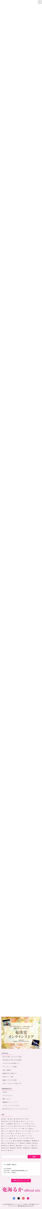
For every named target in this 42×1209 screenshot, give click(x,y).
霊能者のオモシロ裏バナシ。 (10, 1073)
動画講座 (28, 1140)
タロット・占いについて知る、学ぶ (12, 1083)
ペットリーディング (25, 1133)
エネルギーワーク (21, 1123)
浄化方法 (6, 1148)
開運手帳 (28, 1148)
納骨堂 (13, 1148)
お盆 (11, 1119)
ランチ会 (31, 1138)
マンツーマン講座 (8, 1138)
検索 (34, 1157)
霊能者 (35, 1148)
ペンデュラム (17, 1135)
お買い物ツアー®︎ (8, 1121)
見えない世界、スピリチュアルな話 (12, 1056)
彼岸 (23, 1143)
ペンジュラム (7, 1135)
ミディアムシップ (21, 1138)
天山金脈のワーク (14, 1143)
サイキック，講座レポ (9, 1131)
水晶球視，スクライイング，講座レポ (27, 1145)
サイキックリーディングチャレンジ (12, 1128)
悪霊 (30, 1143)
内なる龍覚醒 (19, 1140)
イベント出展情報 (8, 1123)
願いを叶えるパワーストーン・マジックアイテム (15, 1109)
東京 (13, 1145)
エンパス (31, 1123)
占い (5, 1143)
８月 (11, 1150)
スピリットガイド (23, 1131)
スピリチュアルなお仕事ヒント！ (11, 1063)
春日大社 (6, 1145)
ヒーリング (6, 1133)
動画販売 (36, 1140)
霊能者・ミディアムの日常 (10, 1080)
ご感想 (17, 1121)
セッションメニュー (8, 1095)
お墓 (5, 1119)
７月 (5, 1150)
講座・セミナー (7, 1099)
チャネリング (34, 1131)
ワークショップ (7, 1140)
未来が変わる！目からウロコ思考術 (12, 1060)
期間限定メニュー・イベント (10, 1102)
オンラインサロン (8, 1126)
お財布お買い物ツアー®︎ (22, 1119)
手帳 (36, 1143)
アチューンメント (27, 1121)
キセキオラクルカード (22, 1126)
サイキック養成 (28, 1128)
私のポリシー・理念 (8, 1077)
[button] (21, 1180)
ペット (14, 1133)
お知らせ (5, 1092)
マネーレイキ (28, 1135)
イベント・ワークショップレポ (11, 1105)
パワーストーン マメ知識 (10, 1066)
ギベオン (33, 1126)
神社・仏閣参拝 (7, 1070)
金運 (20, 1148)
